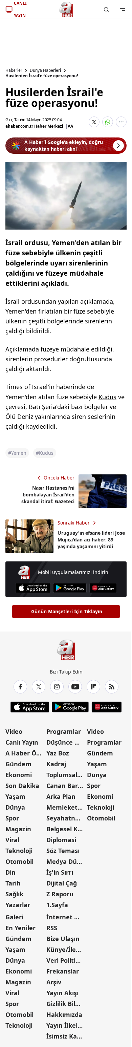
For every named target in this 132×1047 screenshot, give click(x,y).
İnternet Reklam (66, 917)
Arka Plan (60, 796)
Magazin (18, 829)
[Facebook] (20, 686)
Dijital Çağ (61, 883)
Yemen (15, 311)
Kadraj (56, 764)
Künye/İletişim (66, 949)
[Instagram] (57, 686)
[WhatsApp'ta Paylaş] (107, 121)
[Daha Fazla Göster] (121, 121)
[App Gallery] (103, 588)
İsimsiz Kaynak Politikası (66, 1036)
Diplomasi (61, 840)
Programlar (63, 731)
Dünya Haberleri (45, 70)
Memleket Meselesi (66, 807)
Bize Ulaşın (63, 939)
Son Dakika (22, 786)
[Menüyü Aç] (122, 9)
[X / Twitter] (38, 686)
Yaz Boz (57, 753)
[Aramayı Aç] (106, 9)
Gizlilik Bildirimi (66, 1004)
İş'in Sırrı (59, 872)
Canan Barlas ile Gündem (66, 786)
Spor (12, 818)
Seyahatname (66, 818)
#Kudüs (44, 453)
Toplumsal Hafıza (66, 775)
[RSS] (111, 686)
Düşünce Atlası (66, 742)
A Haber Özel (25, 753)
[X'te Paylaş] (94, 121)
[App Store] (33, 588)
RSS (51, 928)
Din (10, 872)
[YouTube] (75, 686)
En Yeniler (20, 928)
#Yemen (17, 453)
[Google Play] (70, 588)
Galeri (14, 917)
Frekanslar (62, 971)
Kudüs (107, 397)
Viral (12, 840)
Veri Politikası (66, 960)
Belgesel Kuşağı (66, 829)
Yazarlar (17, 905)
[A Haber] (66, 9)
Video (13, 731)
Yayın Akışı (62, 993)
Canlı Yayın (21, 742)
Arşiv (53, 982)
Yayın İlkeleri (66, 1025)
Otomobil (19, 861)
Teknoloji (18, 851)
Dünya (15, 807)
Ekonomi (18, 775)
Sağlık (14, 894)
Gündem (18, 764)
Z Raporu (59, 894)
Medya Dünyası (66, 861)
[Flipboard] (93, 686)
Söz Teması (63, 851)
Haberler (13, 70)
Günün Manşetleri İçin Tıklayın (66, 611)
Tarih (13, 883)
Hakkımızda (64, 1014)
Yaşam (15, 796)
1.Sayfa (57, 905)
